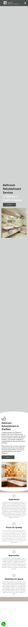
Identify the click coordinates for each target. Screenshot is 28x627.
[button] (9, 205)
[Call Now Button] (3, 624)
